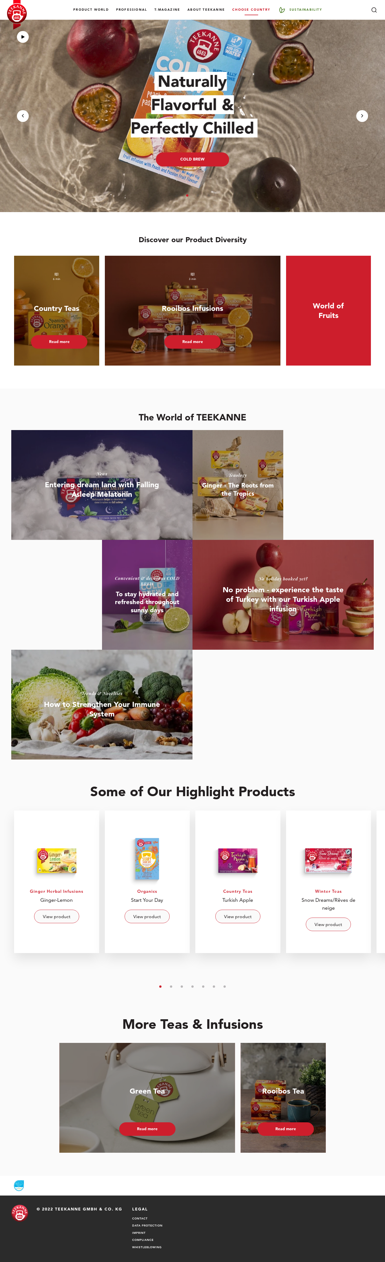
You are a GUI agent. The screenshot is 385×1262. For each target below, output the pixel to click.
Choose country (251, 10)
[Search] (374, 10)
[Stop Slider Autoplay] (23, 37)
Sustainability (305, 10)
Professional (131, 10)
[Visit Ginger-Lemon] (56, 882)
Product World (91, 10)
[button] (176, 195)
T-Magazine (167, 10)
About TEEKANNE (206, 10)
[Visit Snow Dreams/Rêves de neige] (328, 882)
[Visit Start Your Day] (147, 882)
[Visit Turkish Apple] (237, 882)
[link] (102, 485)
